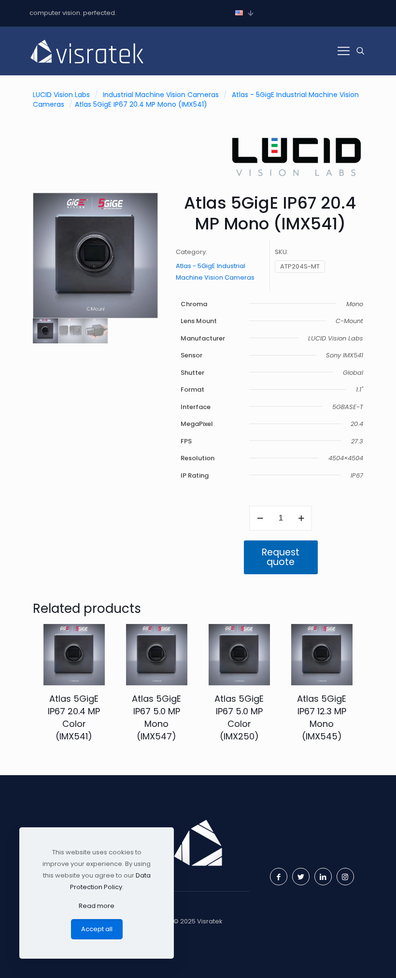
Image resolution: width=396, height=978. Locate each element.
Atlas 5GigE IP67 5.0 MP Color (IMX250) (239, 717)
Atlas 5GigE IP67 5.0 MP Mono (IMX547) (156, 717)
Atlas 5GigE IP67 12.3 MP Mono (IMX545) (321, 717)
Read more (96, 905)
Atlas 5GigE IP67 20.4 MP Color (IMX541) (74, 717)
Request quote (280, 557)
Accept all (97, 929)
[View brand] (296, 179)
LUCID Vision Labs (61, 94)
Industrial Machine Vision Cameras (161, 94)
